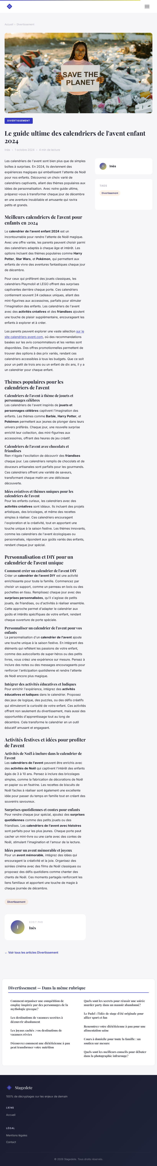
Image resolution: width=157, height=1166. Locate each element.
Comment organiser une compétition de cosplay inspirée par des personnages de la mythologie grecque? (39, 1005)
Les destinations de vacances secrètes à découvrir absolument (37, 1019)
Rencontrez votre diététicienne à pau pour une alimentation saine (115, 1028)
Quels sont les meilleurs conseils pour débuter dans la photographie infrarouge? (115, 1054)
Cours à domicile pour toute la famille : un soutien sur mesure (112, 1041)
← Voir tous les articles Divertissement (31, 952)
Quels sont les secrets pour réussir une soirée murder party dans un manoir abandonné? (114, 1003)
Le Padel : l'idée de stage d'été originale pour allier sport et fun (114, 1015)
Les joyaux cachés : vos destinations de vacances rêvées (36, 1032)
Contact (11, 1142)
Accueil (9, 24)
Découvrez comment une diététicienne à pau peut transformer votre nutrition (40, 1045)
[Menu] (147, 6)
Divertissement (25, 24)
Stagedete (23, 1087)
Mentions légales (16, 1135)
